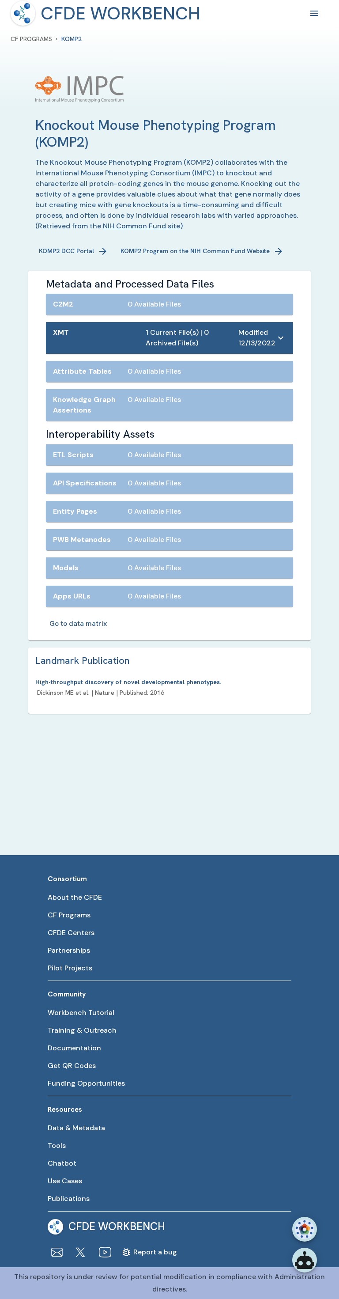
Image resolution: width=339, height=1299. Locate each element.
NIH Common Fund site (141, 226)
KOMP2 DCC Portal (66, 251)
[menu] (23, 13)
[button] (169, 304)
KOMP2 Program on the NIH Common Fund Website (195, 251)
